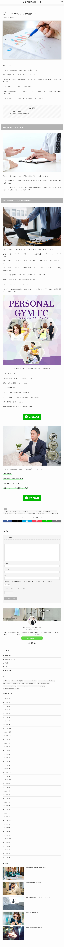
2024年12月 (7, 772)
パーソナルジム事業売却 (8, 513)
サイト (6, 575)
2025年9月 (7, 739)
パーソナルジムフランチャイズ (49, 511)
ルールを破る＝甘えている (15, 111)
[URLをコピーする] (56, 521)
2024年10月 (7, 780)
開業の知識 (8, 670)
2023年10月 (7, 824)
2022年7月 (7, 850)
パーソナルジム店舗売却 (9, 686)
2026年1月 (7, 725)
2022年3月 (7, 857)
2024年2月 (7, 809)
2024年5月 (7, 798)
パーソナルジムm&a (23, 511)
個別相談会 (8, 656)
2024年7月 (7, 791)
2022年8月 (7, 846)
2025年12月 (7, 728)
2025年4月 (7, 758)
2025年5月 (7, 754)
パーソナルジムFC (13, 511)
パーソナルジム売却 (19, 513)
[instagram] (32, 643)
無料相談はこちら (32, 638)
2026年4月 (7, 713)
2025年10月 (7, 736)
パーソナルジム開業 (40, 513)
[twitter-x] (29, 643)
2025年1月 (7, 769)
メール (6, 569)
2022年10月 (7, 839)
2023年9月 (7, 828)
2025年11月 (7, 732)
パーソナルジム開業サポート (52, 513)
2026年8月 (7, 699)
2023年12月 (7, 817)
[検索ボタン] (62, 2)
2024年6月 (7, 795)
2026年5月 (7, 710)
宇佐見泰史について (10, 659)
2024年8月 (7, 787)
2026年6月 (7, 706)
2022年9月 (7, 842)
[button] (7, 521)
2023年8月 (7, 831)
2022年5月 (7, 853)
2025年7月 (7, 747)
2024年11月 (7, 776)
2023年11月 (7, 820)
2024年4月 (7, 802)
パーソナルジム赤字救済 (30, 513)
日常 (5, 17)
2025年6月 (7, 750)
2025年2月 (7, 765)
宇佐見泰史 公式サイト (32, 2)
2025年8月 (7, 743)
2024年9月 (7, 784)
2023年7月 (7, 835)
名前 (6, 563)
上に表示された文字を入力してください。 (14, 588)
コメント (7, 543)
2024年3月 (7, 806)
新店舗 (7, 663)
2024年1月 (7, 813)
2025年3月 (7, 761)
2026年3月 (7, 717)
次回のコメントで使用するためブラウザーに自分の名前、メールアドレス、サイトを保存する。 (29, 581)
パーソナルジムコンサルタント (35, 511)
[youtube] (35, 643)
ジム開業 (6, 511)
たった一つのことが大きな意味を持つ (18, 114)
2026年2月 (7, 721)
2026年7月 (7, 702)
